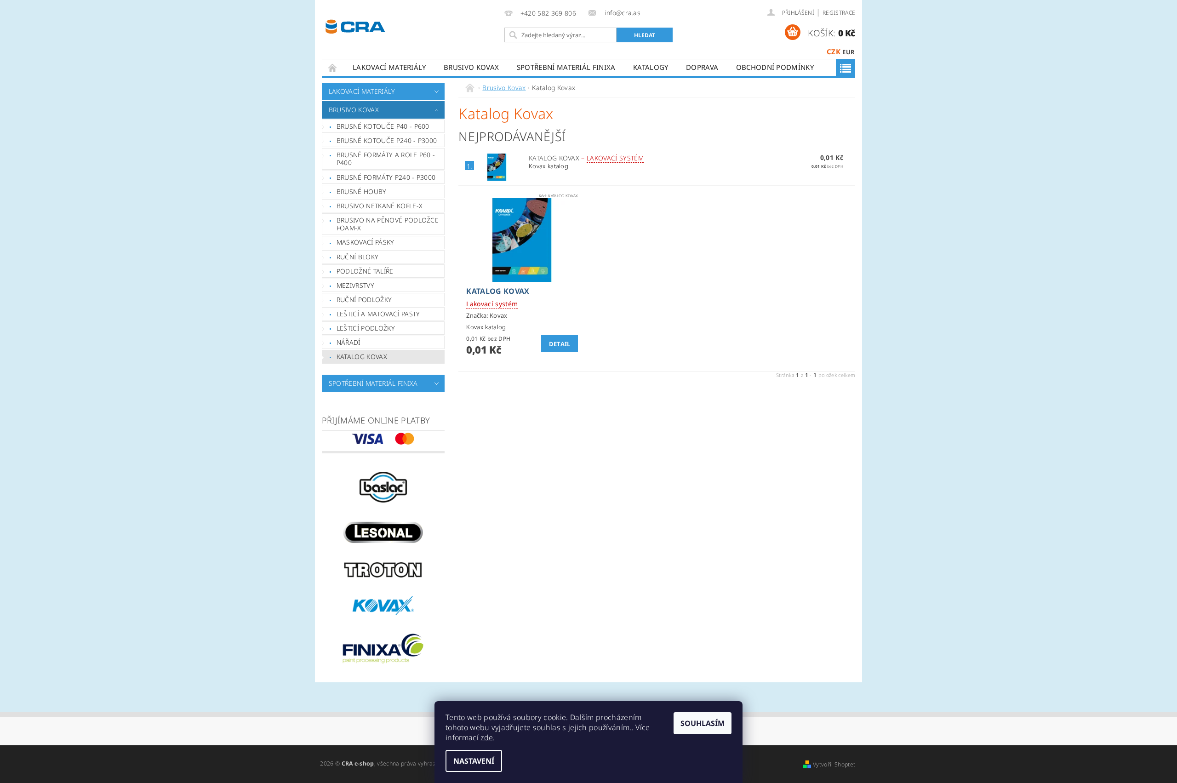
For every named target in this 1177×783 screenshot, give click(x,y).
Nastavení (473, 761)
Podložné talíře (365, 271)
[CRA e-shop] (355, 25)
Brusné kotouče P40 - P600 (383, 126)
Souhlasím (702, 723)
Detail (560, 344)
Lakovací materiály (389, 67)
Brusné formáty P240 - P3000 (386, 177)
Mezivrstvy (355, 285)
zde (486, 737)
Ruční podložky (364, 299)
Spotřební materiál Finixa (566, 67)
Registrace (839, 13)
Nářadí (348, 342)
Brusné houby (362, 191)
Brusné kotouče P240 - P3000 (387, 140)
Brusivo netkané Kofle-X (380, 205)
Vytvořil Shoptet (834, 764)
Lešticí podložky (366, 328)
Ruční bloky (358, 256)
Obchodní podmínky (775, 67)
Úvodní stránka (333, 67)
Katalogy (650, 67)
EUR (848, 52)
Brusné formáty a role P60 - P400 (386, 158)
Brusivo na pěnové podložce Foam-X (388, 224)
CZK (833, 51)
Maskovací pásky (365, 242)
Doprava (702, 67)
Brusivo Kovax (471, 67)
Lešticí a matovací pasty (378, 313)
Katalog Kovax (362, 356)
